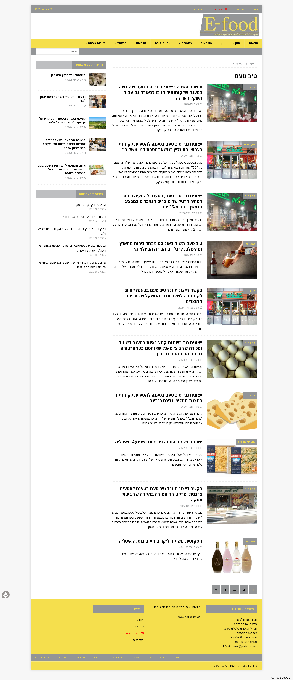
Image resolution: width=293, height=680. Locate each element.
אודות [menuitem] (255, 9)
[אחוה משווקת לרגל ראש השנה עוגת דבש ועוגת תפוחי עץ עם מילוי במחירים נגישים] (97, 170)
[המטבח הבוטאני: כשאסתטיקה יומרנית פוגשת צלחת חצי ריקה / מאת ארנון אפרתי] (97, 144)
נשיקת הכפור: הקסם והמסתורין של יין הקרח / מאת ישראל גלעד (62, 120)
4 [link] (225, 589)
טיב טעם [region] (244, 64)
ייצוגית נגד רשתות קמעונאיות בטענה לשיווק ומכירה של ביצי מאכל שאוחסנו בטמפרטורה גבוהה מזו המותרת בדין (160, 348)
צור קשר (139, 626)
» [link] (216, 589)
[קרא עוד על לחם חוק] (232, 103)
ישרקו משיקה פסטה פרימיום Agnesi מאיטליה (158, 442)
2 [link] (244, 589)
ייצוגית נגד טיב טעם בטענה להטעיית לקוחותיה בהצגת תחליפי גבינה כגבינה (158, 397)
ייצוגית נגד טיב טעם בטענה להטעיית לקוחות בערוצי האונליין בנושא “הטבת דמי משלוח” (160, 146)
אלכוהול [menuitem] (140, 43)
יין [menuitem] (222, 43)
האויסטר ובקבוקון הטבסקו (68, 75)
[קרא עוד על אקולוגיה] (232, 160)
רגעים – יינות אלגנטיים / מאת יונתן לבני (63, 99)
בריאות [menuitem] (122, 43)
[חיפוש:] (57, 51)
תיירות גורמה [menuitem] (96, 43)
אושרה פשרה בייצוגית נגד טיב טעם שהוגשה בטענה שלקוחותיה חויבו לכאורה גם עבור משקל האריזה (160, 92)
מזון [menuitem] (237, 43)
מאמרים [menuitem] (186, 43)
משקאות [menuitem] (206, 43)
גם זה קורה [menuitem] (162, 43)
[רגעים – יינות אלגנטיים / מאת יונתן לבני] (97, 101)
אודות (140, 619)
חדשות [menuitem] (253, 43)
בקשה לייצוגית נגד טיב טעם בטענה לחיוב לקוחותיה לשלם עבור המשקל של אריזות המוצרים (163, 295)
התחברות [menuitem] (198, 9)
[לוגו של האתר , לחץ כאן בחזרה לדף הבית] (206, 36)
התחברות (138, 640)
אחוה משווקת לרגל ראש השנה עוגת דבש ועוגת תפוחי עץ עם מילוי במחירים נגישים (62, 169)
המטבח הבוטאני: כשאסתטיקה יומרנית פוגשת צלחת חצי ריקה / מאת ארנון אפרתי (64, 144)
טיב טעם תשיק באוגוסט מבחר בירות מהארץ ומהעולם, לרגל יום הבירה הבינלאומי (160, 246)
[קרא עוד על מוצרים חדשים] (232, 458)
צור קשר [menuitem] (240, 9)
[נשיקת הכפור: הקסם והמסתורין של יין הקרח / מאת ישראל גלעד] (97, 123)
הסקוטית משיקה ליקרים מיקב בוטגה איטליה (160, 541)
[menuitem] (219, 9)
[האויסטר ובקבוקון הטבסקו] (97, 79)
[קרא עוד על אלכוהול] (232, 260)
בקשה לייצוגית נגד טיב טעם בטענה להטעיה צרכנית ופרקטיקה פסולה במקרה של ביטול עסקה (161, 494)
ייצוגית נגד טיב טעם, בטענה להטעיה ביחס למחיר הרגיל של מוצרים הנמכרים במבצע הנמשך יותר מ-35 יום (163, 201)
